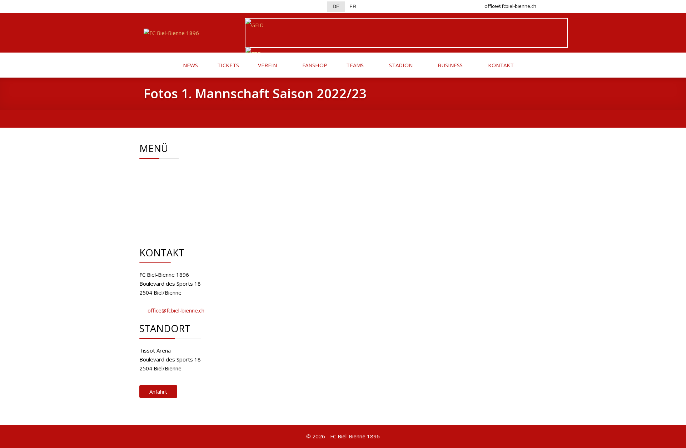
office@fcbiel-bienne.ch (510, 6)
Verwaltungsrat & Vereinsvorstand (207, 179)
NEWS (190, 65)
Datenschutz (180, 223)
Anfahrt (158, 391)
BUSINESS (449, 65)
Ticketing (175, 197)
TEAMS (354, 65)
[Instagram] (173, 5)
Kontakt (174, 206)
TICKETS (227, 65)
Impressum (178, 214)
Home (172, 170)
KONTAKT (500, 65)
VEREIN (267, 65)
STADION (400, 65)
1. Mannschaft (181, 188)
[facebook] (149, 5)
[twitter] (161, 5)
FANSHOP (314, 65)
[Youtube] (184, 5)
